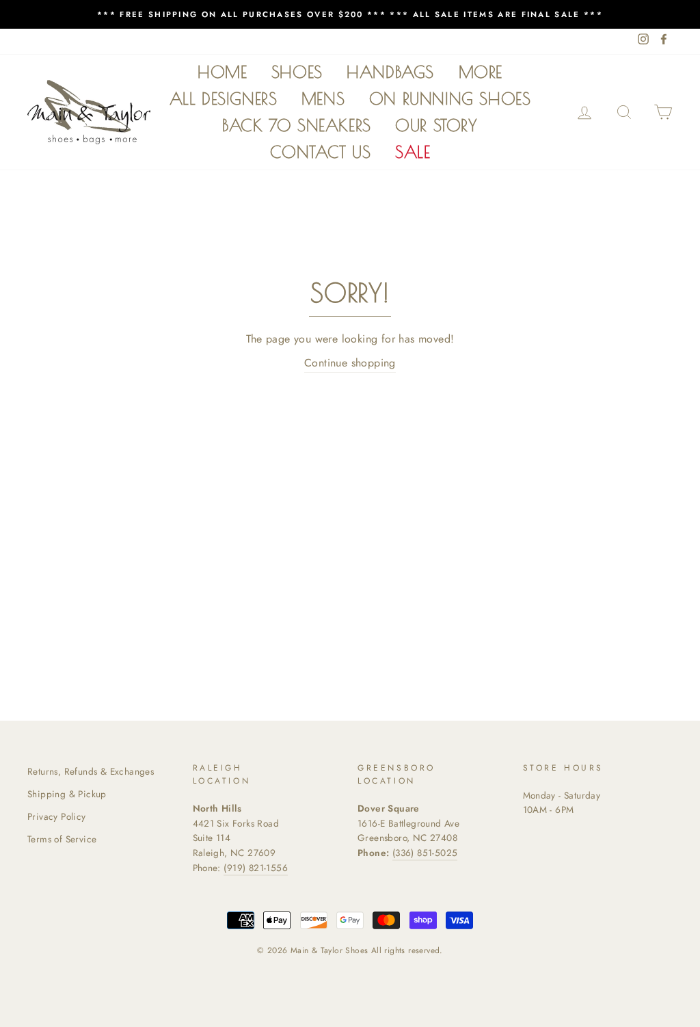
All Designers (224, 98)
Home (222, 71)
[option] (350, 14)
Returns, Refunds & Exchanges (90, 771)
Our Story (436, 125)
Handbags (390, 71)
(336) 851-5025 (425, 852)
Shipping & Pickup (67, 794)
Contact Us (320, 151)
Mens (323, 98)
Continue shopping (350, 363)
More (480, 71)
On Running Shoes (450, 98)
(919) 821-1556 (256, 868)
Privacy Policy (56, 816)
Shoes (297, 71)
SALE (412, 151)
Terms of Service (61, 839)
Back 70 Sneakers (296, 125)
